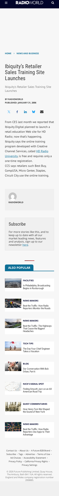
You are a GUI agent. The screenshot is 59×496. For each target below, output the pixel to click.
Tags (21, 454)
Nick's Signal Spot (33, 384)
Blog (26, 364)
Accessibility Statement (35, 457)
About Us (24, 450)
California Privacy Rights (36, 461)
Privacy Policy (15, 461)
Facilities (28, 280)
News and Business (28, 53)
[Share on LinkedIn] (25, 112)
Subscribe (11, 454)
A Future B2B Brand (40, 450)
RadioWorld (15, 99)
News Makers (30, 301)
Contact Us (11, 450)
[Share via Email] (42, 112)
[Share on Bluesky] (34, 112)
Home (8, 53)
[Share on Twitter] (9, 112)
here (25, 245)
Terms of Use (43, 454)
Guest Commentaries (35, 404)
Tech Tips (28, 343)
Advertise (30, 454)
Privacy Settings (29, 464)
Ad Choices (15, 457)
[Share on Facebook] (17, 112)
